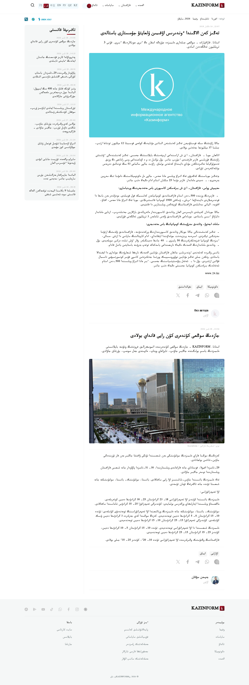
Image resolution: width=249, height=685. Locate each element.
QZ (70, 6)
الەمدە (221, 659)
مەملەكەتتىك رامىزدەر (137, 645)
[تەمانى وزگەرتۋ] (87, 6)
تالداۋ (95, 6)
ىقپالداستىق (184, 287)
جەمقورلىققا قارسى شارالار (135, 652)
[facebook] (68, 609)
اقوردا (214, 19)
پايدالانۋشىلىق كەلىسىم (136, 630)
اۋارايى (214, 554)
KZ (75, 6)
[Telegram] (197, 296)
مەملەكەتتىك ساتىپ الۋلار (135, 659)
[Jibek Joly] (44, 19)
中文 (52, 6)
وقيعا (195, 19)
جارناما (68, 645)
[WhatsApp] (207, 296)
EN (59, 6)
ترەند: (221, 19)
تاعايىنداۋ (204, 19)
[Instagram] (216, 296)
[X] (178, 296)
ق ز (46, 6)
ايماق (199, 287)
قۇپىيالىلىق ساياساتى (137, 637)
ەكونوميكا (213, 287)
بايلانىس (67, 637)
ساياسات (220, 637)
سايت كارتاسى (64, 630)
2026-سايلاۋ (184, 19)
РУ (64, 6)
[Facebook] (187, 296)
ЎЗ (40, 6)
